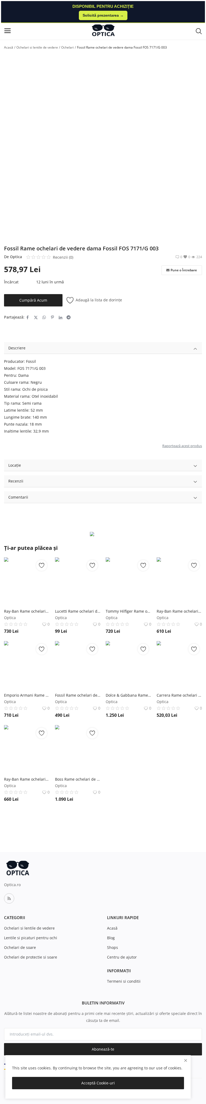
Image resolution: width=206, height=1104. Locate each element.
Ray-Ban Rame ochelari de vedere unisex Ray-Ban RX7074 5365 (179, 611)
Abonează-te (103, 1049)
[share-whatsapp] (44, 317)
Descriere (16, 347)
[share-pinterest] (52, 317)
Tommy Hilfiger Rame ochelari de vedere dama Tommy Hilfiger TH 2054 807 (128, 611)
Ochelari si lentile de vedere (37, 47)
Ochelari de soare (20, 947)
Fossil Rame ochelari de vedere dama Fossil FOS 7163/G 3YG (78, 695)
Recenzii (15, 481)
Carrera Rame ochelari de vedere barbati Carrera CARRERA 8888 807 (179, 695)
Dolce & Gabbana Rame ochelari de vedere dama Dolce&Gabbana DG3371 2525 (128, 695)
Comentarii (18, 497)
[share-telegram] (69, 317)
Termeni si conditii (124, 981)
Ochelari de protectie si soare (30, 957)
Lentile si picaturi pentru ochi (30, 937)
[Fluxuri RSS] (9, 898)
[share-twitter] (36, 317)
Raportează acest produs (182, 445)
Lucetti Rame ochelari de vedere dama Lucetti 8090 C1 (78, 611)
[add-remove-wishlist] (41, 565)
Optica (16, 256)
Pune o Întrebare (184, 270)
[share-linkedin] (60, 317)
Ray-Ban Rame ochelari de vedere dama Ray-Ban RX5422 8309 (27, 611)
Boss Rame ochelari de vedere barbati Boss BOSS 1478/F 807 (78, 779)
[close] (185, 1060)
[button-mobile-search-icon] (199, 30)
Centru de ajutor (122, 957)
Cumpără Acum (33, 300)
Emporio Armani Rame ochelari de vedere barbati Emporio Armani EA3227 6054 (27, 695)
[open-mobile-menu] (7, 30)
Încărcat (11, 281)
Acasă (8, 47)
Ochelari (67, 47)
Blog (111, 937)
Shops (112, 947)
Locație (14, 465)
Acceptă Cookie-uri (98, 1082)
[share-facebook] (27, 317)
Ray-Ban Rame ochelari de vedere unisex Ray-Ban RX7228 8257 (27, 779)
